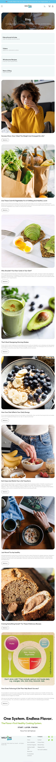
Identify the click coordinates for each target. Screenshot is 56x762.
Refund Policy (41, 744)
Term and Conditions (42, 749)
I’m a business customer (30, 754)
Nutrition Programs (31, 744)
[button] (3, 6)
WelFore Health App (31, 748)
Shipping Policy (41, 747)
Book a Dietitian (31, 742)
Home (28, 740)
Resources (29, 751)
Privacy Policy (41, 742)
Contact (39, 740)
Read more (5, 140)
